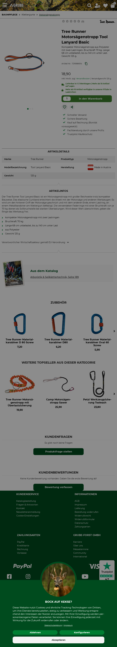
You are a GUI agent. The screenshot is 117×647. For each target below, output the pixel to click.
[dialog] (58, 323)
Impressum (68, 625)
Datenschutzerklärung (53, 625)
